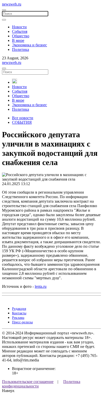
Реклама (18, 318)
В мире (18, 40)
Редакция (19, 309)
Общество (20, 36)
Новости (19, 27)
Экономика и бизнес (29, 45)
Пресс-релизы (22, 322)
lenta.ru (40, 286)
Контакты (19, 313)
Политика (20, 49)
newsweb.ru (11, 4)
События (19, 31)
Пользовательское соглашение (28, 381)
